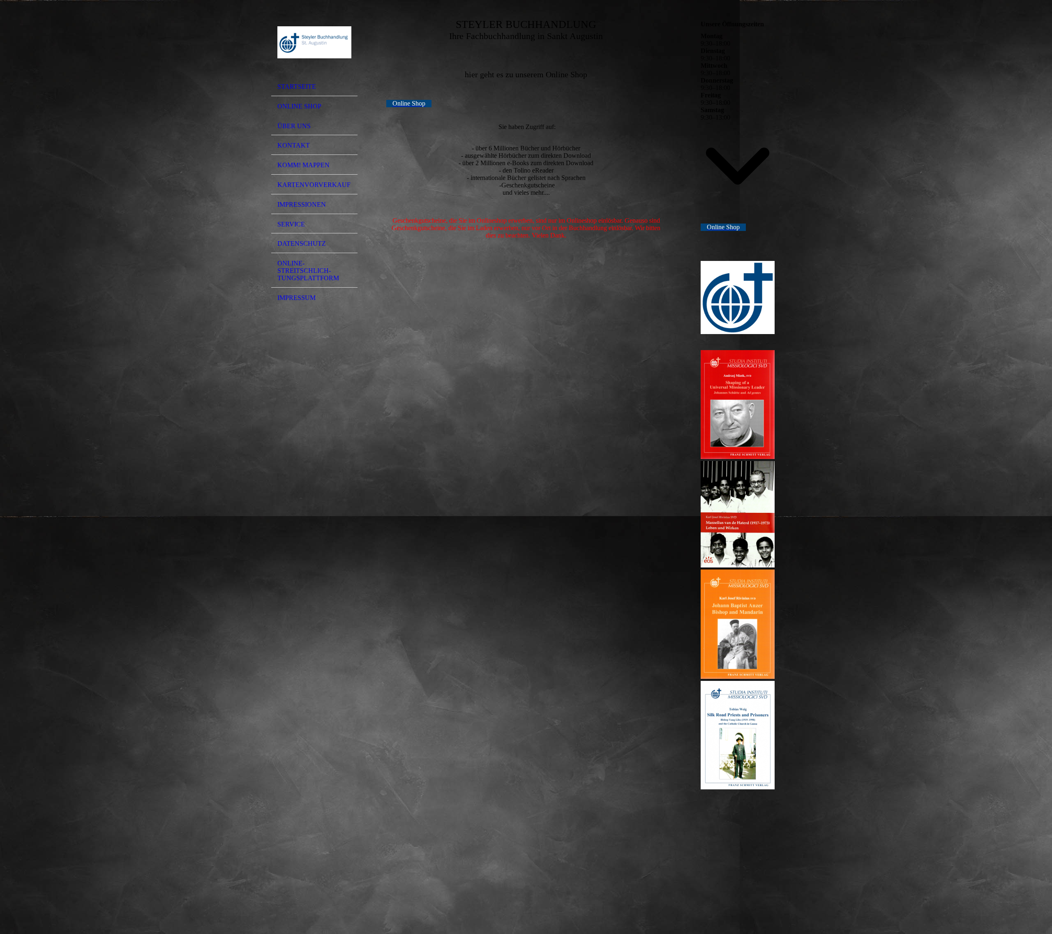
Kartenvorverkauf (314, 184)
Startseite (296, 86)
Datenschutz (301, 243)
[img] (314, 42)
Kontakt (293, 145)
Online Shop (299, 106)
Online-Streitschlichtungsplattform (308, 270)
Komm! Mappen (303, 164)
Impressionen (301, 204)
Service (291, 224)
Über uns (294, 125)
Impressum (296, 297)
